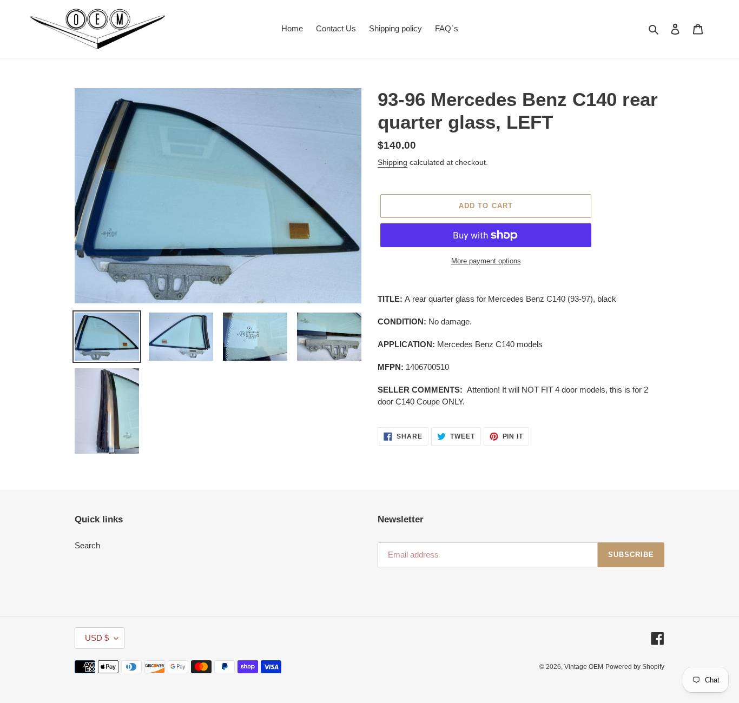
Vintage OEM (583, 667)
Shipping (392, 162)
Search (87, 545)
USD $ (97, 637)
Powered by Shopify (634, 667)
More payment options (486, 261)
